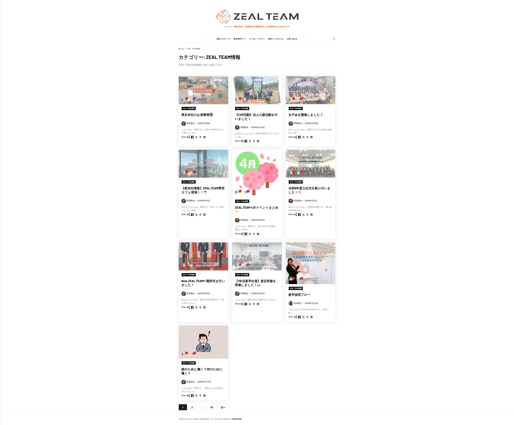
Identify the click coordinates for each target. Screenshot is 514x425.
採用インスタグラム (276, 39)
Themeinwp (236, 419)
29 (211, 407)
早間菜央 (191, 123)
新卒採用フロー (299, 294)
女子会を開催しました (304, 115)
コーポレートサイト (257, 39)
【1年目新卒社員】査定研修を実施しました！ (255, 283)
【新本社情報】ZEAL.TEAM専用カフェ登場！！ (202, 190)
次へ (223, 407)
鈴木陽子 (298, 303)
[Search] (334, 38)
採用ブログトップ (224, 39)
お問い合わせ (292, 39)
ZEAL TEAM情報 (189, 108)
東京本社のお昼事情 (195, 115)
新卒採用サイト (240, 39)
